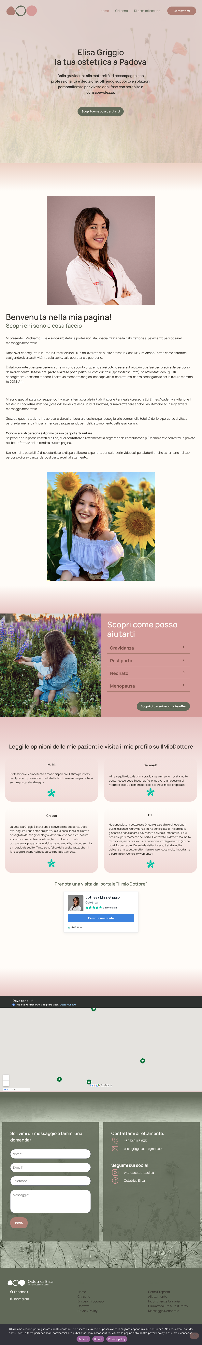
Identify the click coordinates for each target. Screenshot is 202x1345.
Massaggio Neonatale (163, 1311)
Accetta (83, 1339)
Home (104, 11)
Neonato (119, 673)
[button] (148, 648)
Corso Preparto (159, 1292)
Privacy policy (117, 1339)
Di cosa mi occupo (147, 11)
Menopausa (122, 686)
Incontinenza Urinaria (164, 1301)
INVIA (19, 1223)
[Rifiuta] (194, 1336)
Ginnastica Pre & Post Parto (168, 1306)
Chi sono (121, 11)
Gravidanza (122, 648)
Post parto (121, 661)
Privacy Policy (87, 1311)
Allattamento (157, 1296)
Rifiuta (98, 1339)
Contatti (84, 1306)
